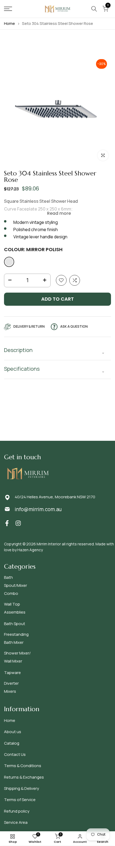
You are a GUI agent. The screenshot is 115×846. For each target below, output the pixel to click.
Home (9, 23)
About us (12, 731)
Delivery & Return (29, 326)
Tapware (12, 672)
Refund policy (16, 811)
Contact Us (15, 754)
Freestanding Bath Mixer (16, 638)
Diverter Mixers (11, 687)
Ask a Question (74, 326)
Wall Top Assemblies (14, 608)
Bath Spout (14, 623)
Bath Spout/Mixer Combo (15, 585)
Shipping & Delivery (21, 788)
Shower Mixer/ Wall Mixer (17, 657)
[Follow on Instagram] (18, 523)
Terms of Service (20, 799)
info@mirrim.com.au (38, 509)
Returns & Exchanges (24, 777)
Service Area (16, 822)
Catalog (11, 743)
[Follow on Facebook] (7, 523)
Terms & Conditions (22, 765)
